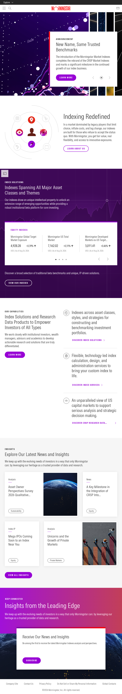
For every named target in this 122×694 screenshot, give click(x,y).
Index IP (11, 528)
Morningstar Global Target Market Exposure (23, 238)
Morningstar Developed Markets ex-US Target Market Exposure (96, 238)
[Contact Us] (118, 8)
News (88, 479)
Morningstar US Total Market (58, 238)
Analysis (12, 479)
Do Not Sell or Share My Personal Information (76, 683)
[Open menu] (4, 8)
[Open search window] (10, 9)
